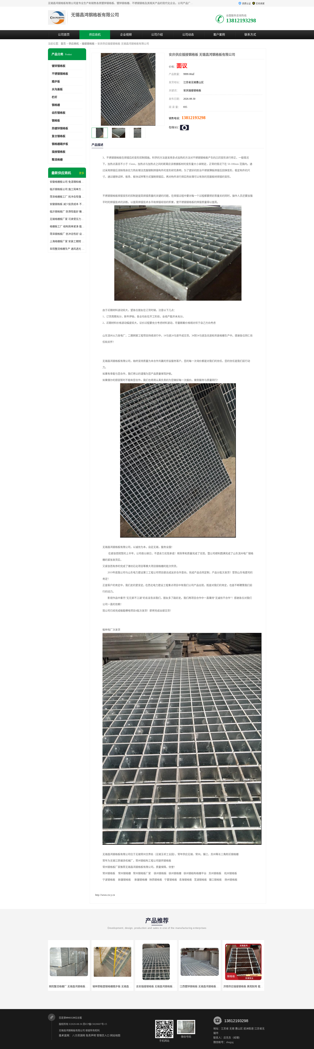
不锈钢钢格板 (60, 73)
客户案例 (219, 34)
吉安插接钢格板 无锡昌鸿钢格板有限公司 (115, 986)
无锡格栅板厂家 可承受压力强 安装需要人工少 (67, 219)
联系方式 (250, 34)
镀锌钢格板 (58, 65)
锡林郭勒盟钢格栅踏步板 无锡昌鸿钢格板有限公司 (77, 986)
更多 (81, 173)
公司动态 (188, 34)
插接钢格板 (88, 43)
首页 (63, 43)
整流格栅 (57, 159)
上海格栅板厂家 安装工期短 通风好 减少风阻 (67, 241)
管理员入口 (103, 1035)
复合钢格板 (58, 136)
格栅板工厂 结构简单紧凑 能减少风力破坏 (67, 226)
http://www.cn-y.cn (105, 895)
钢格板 (56, 120)
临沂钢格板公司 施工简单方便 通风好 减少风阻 (67, 189)
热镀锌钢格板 (60, 128)
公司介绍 (157, 34)
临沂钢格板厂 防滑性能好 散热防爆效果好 (67, 211)
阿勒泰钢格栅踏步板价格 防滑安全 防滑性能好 (249, 986)
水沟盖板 (57, 89)
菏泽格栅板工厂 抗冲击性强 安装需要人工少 (67, 196)
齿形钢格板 (58, 112)
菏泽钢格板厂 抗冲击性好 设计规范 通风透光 (67, 234)
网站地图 (115, 1035)
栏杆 (54, 97)
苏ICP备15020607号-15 (95, 1024)
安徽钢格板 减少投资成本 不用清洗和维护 (67, 204)
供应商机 (95, 34)
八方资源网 (78, 1035)
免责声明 (91, 1035)
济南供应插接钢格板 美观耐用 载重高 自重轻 (205, 986)
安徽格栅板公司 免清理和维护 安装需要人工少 (67, 181)
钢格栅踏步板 (60, 144)
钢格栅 (56, 104)
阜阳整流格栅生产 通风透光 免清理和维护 (67, 248)
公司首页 (64, 34)
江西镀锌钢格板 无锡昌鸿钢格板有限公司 (159, 986)
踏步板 (56, 81)
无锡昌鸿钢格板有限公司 (72, 1030)
